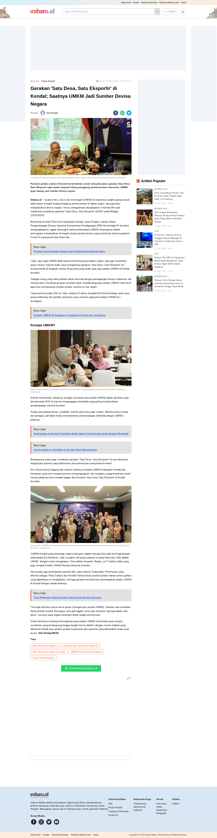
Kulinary (138, 810)
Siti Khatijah (52, 113)
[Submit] (157, 11)
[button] (183, 11)
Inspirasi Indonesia (118, 811)
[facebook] (115, 112)
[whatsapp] (122, 112)
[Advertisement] (108, 48)
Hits (110, 803)
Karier (183, 2)
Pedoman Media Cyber (169, 2)
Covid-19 (113, 815)
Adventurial (140, 807)
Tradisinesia (140, 803)
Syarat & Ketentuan (149, 2)
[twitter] (129, 112)
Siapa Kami (126, 2)
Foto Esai (161, 803)
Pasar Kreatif (48, 81)
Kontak (136, 2)
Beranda (35, 81)
